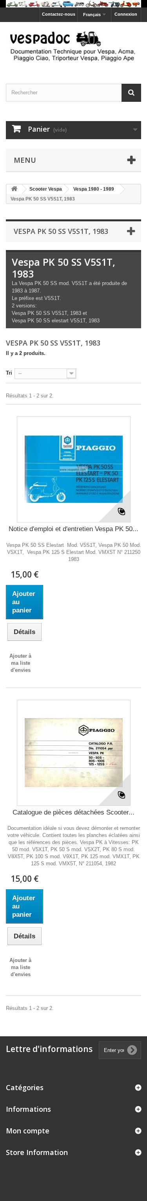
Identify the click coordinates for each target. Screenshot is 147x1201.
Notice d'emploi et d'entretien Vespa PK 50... (73, 529)
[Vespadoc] (73, 46)
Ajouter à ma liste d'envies (20, 663)
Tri (9, 373)
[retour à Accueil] (14, 189)
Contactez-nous (58, 14)
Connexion (125, 14)
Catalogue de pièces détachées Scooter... (73, 812)
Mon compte (27, 1130)
